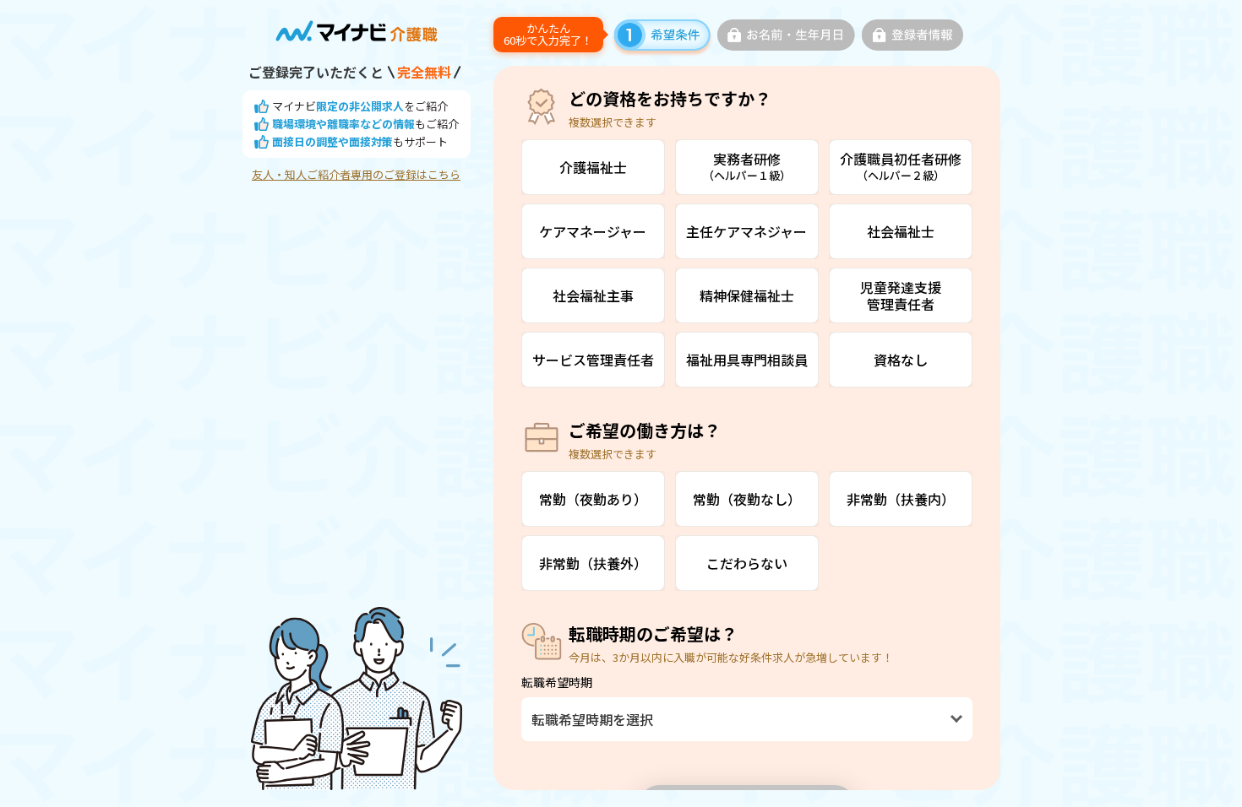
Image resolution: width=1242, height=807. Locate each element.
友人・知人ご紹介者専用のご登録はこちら (356, 174)
